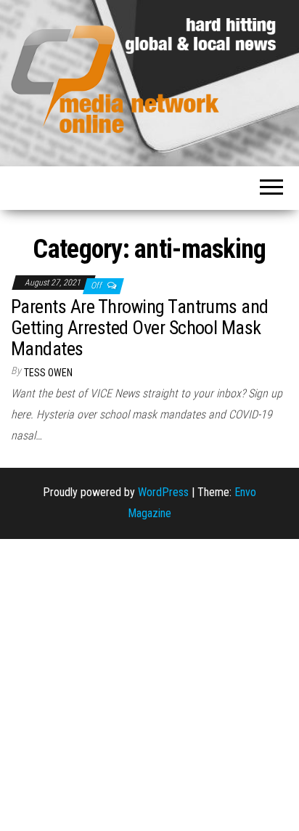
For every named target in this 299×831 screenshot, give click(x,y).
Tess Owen (48, 372)
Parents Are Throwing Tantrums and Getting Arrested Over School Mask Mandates (140, 327)
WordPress (163, 492)
